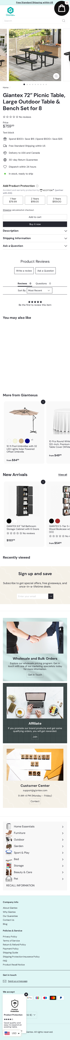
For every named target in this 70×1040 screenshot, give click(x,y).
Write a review (24, 270)
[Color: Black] (9, 521)
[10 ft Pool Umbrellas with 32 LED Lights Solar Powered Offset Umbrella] (24, 432)
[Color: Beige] (15, 441)
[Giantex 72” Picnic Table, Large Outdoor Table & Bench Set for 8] (24, 354)
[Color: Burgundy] (9, 441)
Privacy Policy (10, 936)
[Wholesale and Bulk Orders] (35, 638)
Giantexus (29, 395)
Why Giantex (9, 912)
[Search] (63, 21)
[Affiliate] (35, 703)
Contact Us (8, 919)
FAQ (5, 960)
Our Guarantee (10, 916)
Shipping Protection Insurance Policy (21, 956)
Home (5, 87)
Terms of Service (11, 940)
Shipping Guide (10, 952)
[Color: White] (15, 521)
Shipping (7, 210)
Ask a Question (45, 270)
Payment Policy (11, 948)
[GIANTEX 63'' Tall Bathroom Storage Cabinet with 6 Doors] (24, 512)
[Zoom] (56, 76)
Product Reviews (35, 261)
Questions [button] (41, 283)
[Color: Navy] (27, 441)
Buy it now (35, 224)
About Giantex (10, 907)
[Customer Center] (35, 765)
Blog (5, 924)
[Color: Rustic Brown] (57, 521)
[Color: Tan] (21, 441)
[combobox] (35, 21)
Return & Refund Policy (14, 944)
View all (62, 474)
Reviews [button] (22, 283)
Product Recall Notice (14, 964)
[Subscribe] (50, 596)
